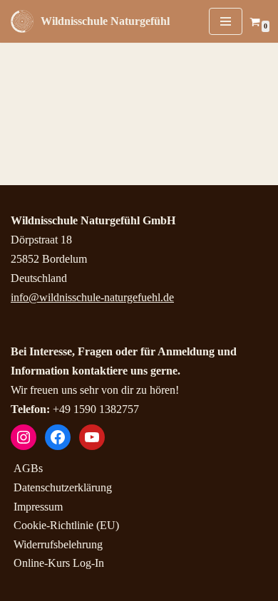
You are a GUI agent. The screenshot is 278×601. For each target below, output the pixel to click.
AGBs (28, 468)
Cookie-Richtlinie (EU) (66, 525)
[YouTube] (92, 437)
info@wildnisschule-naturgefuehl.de (92, 297)
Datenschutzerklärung (63, 487)
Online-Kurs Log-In (59, 563)
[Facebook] (58, 437)
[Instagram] (23, 437)
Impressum (38, 507)
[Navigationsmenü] (225, 21)
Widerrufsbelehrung (58, 544)
